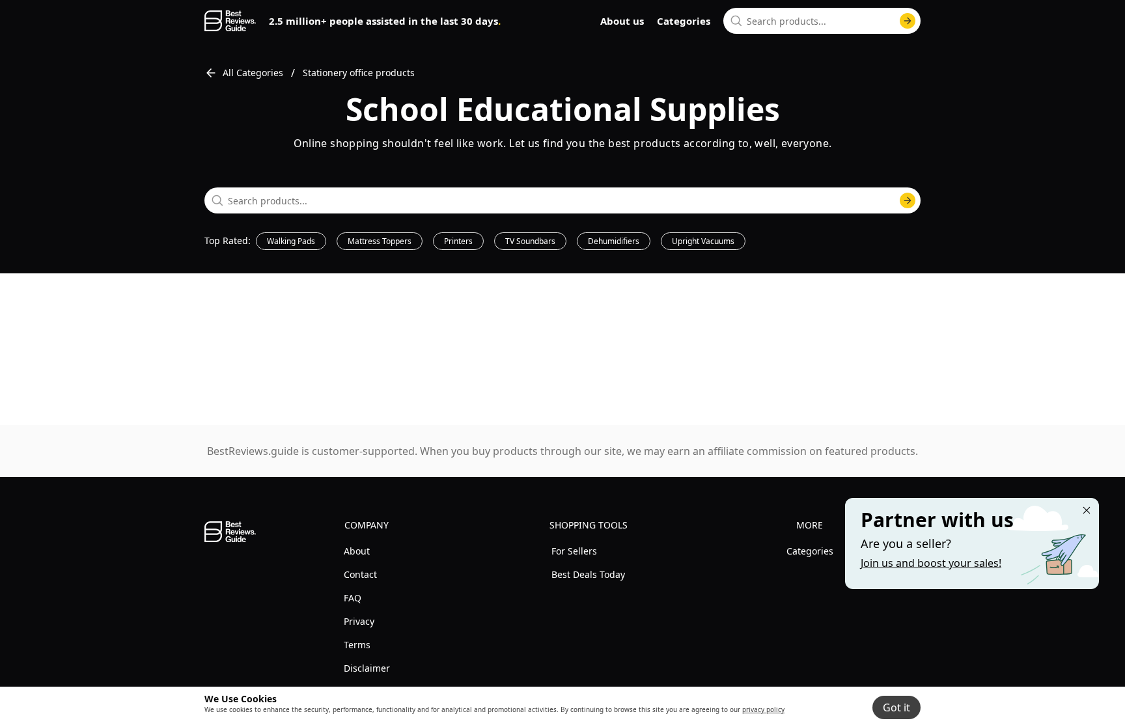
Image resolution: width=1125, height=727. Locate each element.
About (357, 551)
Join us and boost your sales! (931, 563)
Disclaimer (367, 668)
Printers (458, 241)
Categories (683, 20)
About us (622, 20)
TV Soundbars (530, 241)
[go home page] (230, 20)
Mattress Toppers (379, 241)
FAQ (352, 598)
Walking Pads (291, 241)
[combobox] (822, 21)
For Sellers (574, 551)
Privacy (359, 621)
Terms (357, 644)
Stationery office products (359, 72)
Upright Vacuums (703, 241)
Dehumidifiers (613, 241)
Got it (896, 707)
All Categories (253, 72)
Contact (360, 574)
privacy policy (763, 709)
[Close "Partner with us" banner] (1086, 510)
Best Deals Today (588, 574)
